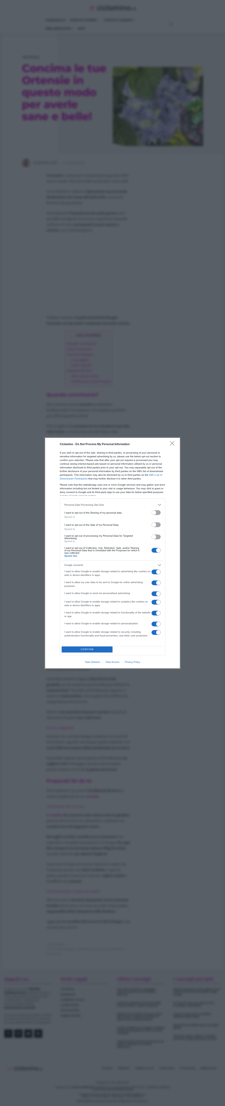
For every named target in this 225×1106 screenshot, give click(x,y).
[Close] (173, 444)
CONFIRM (87, 649)
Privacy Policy (132, 662)
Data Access (112, 662)
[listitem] (112, 505)
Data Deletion (92, 662)
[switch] (156, 512)
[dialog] (112, 553)
